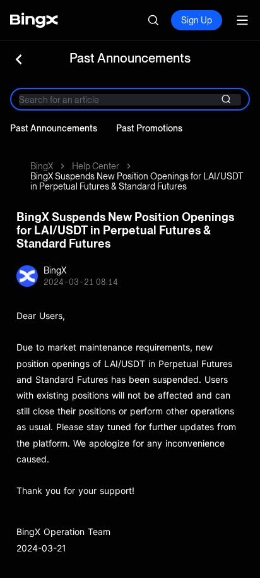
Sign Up (196, 20)
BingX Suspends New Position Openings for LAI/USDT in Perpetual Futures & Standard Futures (137, 181)
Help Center (95, 166)
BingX (41, 166)
